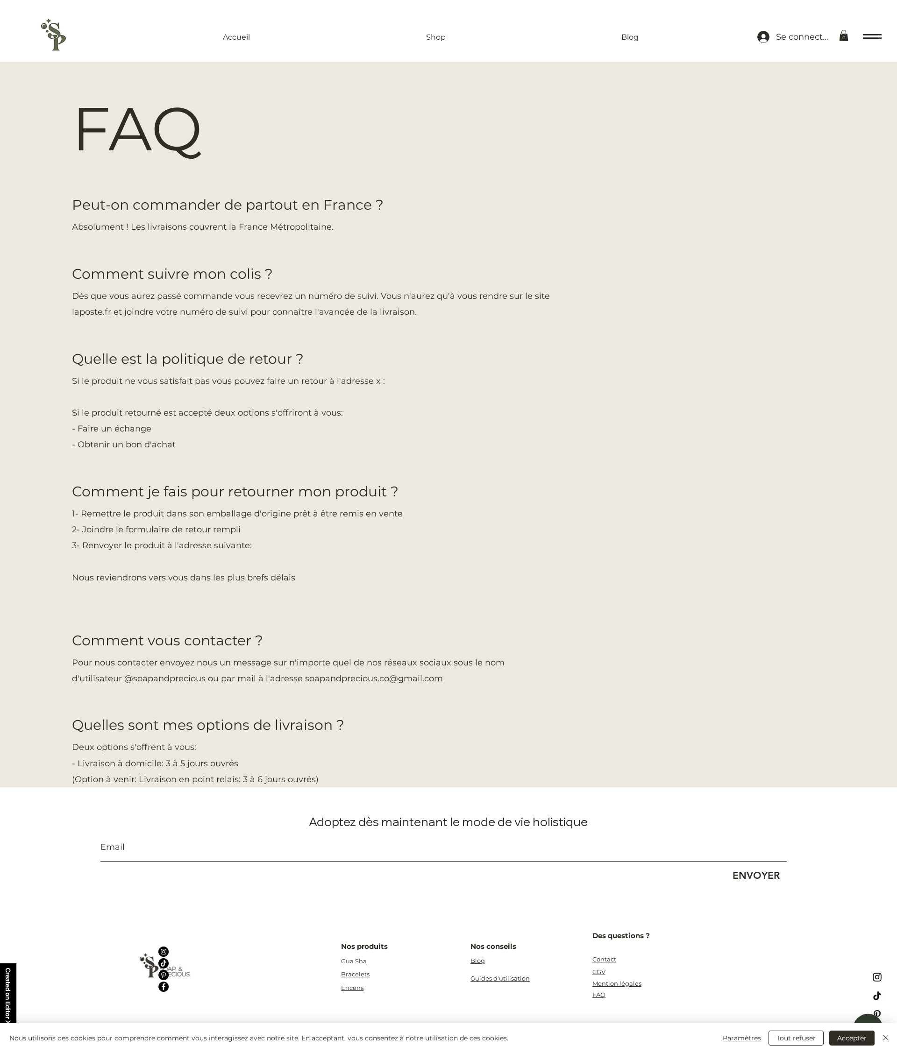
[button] (843, 35)
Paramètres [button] (742, 1038)
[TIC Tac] (877, 996)
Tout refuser (796, 1038)
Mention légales (616, 983)
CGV (598, 971)
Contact (604, 959)
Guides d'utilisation (500, 978)
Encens (352, 987)
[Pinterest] (163, 975)
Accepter (852, 1038)
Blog (477, 960)
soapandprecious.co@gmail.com (374, 678)
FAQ (598, 994)
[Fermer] (885, 1038)
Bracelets (355, 974)
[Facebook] (163, 987)
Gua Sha (354, 961)
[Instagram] (163, 952)
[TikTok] (163, 963)
